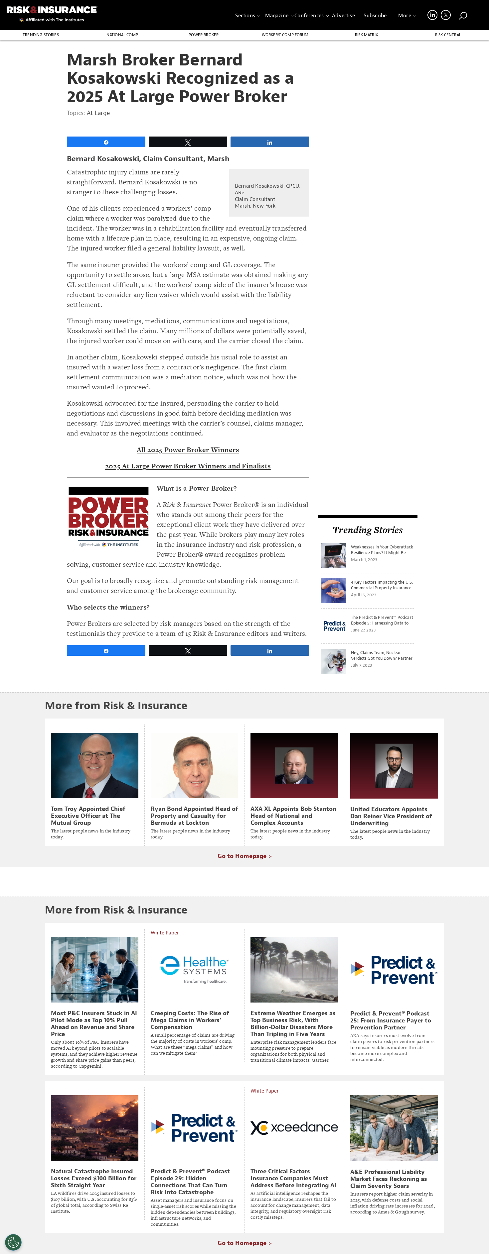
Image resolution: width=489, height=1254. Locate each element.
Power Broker (204, 35)
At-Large (98, 113)
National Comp (122, 35)
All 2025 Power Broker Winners (188, 449)
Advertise (343, 15)
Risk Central (448, 35)
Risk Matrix (366, 35)
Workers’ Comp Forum (285, 35)
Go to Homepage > (245, 856)
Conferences (309, 15)
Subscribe (375, 15)
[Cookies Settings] (13, 1242)
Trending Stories (41, 35)
